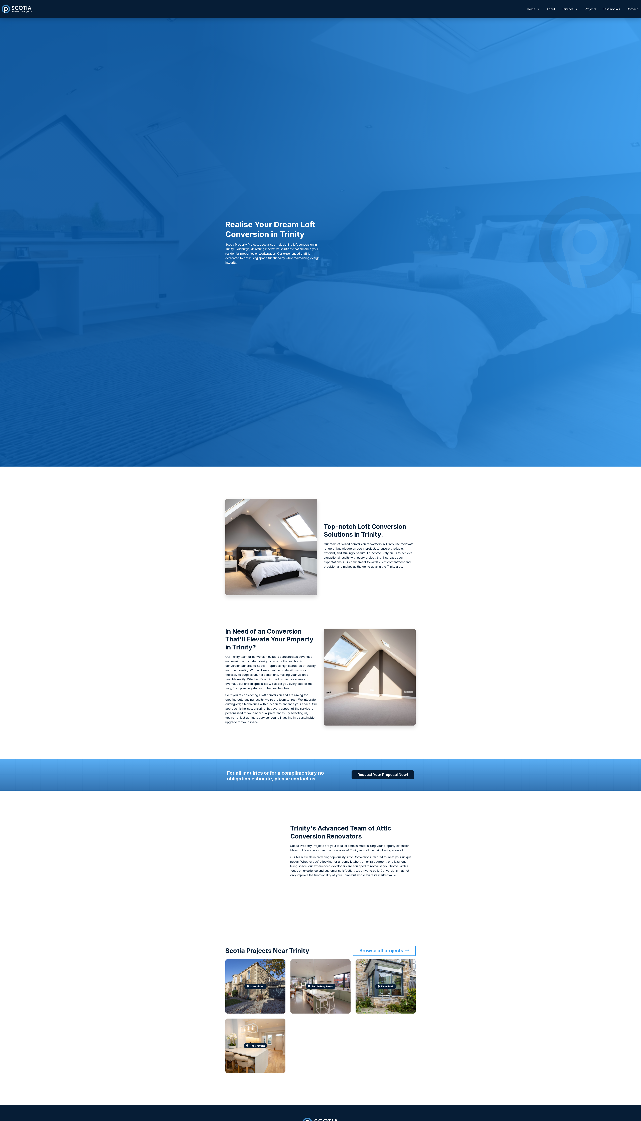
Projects (590, 9)
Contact (632, 9)
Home (531, 9)
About (551, 9)
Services (567, 9)
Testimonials (611, 9)
